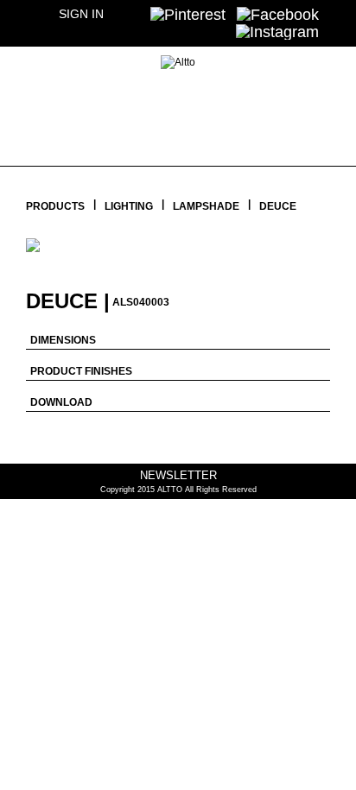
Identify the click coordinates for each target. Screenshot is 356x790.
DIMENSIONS (63, 340)
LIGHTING (129, 206)
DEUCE (277, 206)
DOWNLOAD (61, 402)
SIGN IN (81, 14)
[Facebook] (278, 13)
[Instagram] (277, 31)
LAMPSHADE (206, 206)
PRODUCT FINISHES (81, 371)
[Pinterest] (188, 13)
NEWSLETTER (178, 475)
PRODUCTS (55, 206)
